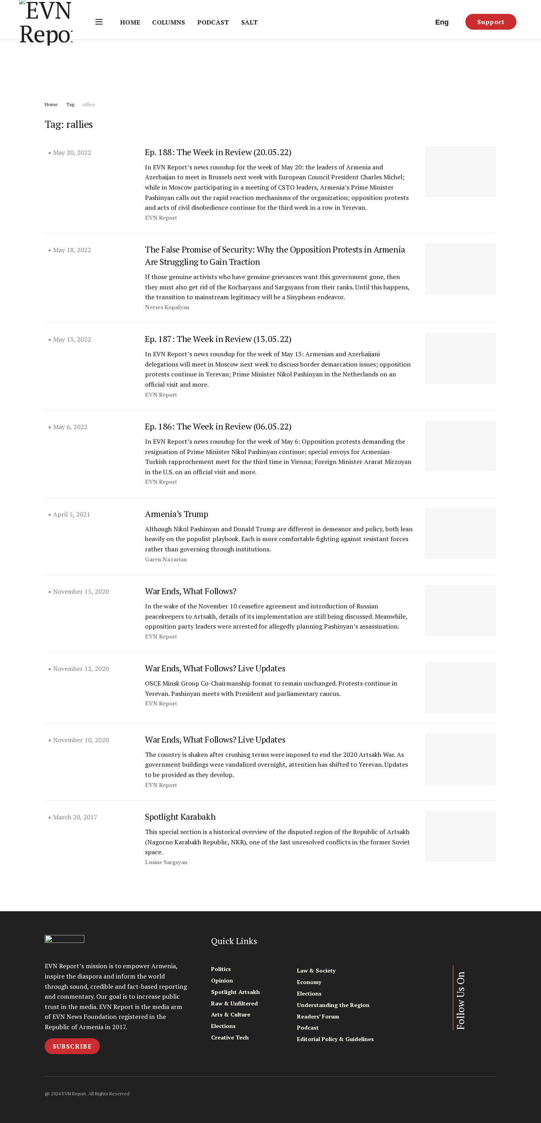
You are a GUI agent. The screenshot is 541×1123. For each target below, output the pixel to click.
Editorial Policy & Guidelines (335, 1039)
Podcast (213, 22)
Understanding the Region (333, 1005)
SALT (249, 22)
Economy (309, 982)
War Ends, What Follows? (190, 591)
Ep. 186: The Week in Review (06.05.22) (218, 426)
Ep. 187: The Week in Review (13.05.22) (218, 338)
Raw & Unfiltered (234, 1003)
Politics (221, 969)
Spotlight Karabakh (180, 816)
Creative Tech (230, 1037)
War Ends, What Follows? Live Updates (215, 668)
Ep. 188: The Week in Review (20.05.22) (218, 152)
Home (130, 22)
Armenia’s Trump (176, 513)
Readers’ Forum (318, 1016)
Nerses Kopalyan (167, 307)
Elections (223, 1026)
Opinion (222, 980)
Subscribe (72, 1046)
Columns (168, 22)
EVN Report (161, 218)
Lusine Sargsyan (166, 862)
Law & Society (316, 970)
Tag (70, 104)
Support (491, 21)
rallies (88, 104)
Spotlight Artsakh (235, 992)
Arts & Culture (230, 1014)
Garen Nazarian (166, 559)
